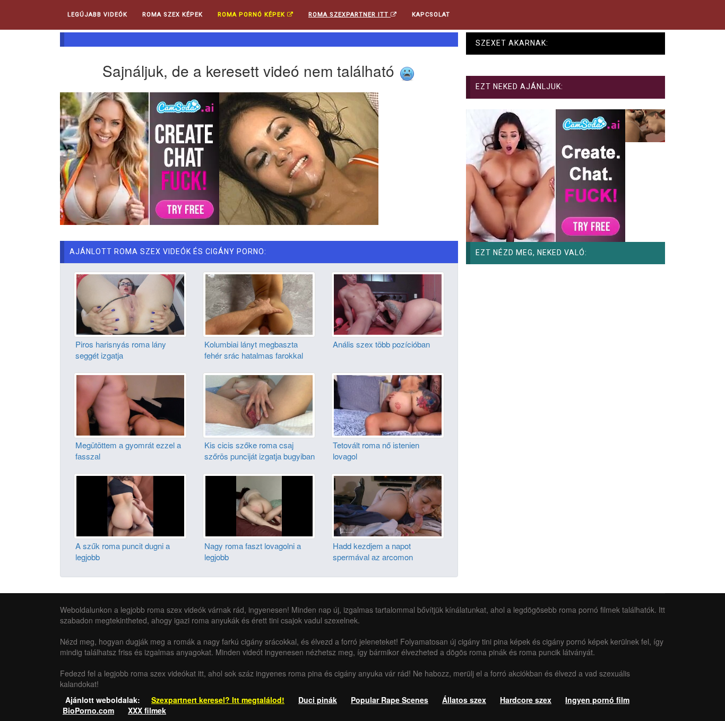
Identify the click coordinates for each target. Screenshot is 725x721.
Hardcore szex (525, 699)
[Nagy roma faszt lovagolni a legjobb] (259, 505)
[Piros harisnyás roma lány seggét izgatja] (130, 303)
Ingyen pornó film (597, 699)
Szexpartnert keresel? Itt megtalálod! (217, 699)
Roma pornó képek (252, 14)
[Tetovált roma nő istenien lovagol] (387, 404)
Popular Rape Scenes (389, 699)
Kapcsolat (431, 14)
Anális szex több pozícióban (381, 344)
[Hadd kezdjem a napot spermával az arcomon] (387, 505)
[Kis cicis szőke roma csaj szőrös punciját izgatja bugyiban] (259, 404)
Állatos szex (464, 699)
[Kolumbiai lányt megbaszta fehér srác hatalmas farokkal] (259, 303)
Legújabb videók (97, 14)
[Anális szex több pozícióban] (387, 303)
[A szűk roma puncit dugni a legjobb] (130, 505)
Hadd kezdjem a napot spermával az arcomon (373, 551)
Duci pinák (317, 699)
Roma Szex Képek (172, 14)
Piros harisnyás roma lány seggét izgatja (120, 349)
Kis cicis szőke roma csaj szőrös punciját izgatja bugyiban (259, 450)
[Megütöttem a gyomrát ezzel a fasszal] (130, 404)
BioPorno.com (88, 710)
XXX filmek (147, 710)
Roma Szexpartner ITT (349, 14)
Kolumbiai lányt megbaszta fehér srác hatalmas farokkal (253, 349)
